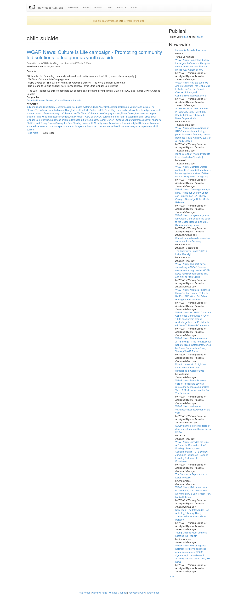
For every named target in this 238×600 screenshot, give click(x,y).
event (200, 36)
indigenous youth (127, 106)
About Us (121, 7)
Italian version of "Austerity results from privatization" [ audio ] (192, 155)
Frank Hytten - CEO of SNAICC (86, 116)
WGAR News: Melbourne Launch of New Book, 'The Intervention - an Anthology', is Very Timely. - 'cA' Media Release (193, 492)
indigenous (32, 106)
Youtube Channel (118, 592)
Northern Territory (45, 100)
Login (134, 7)
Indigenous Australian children (112, 123)
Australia (31, 100)
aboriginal (44, 106)
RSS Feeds (84, 592)
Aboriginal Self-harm (138, 123)
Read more (32, 132)
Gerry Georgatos (58, 106)
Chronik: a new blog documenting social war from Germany (192, 239)
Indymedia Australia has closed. (191, 50)
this (121, 20)
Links (109, 7)
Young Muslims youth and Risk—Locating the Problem (192, 534)
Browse (98, 7)
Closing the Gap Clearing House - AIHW (75, 123)
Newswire (73, 7)
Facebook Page (137, 592)
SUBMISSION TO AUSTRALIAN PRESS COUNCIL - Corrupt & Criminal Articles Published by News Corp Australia (191, 113)
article (185, 36)
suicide (94, 106)
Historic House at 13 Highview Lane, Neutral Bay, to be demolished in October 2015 (190, 367)
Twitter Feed (153, 592)
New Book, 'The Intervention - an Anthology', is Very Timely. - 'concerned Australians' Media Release (192, 514)
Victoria (59, 100)
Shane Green (127, 113)
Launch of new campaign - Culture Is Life (55, 113)
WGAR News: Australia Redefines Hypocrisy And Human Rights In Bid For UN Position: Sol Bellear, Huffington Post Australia (192, 294)
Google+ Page (99, 592)
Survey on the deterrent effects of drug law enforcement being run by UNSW (193, 429)
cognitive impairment (142, 126)
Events (86, 7)
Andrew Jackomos (54, 110)
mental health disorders (119, 126)
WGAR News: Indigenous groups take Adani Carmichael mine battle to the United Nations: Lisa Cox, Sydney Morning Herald (192, 220)
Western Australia (72, 100)
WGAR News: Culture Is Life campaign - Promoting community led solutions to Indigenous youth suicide (94, 54)
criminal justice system (78, 106)
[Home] (33, 7)
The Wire (40, 110)
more (171, 576)
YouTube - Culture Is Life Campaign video (98, 113)
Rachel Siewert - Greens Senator (115, 119)
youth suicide (143, 106)
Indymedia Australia (50, 7)
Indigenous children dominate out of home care (74, 119)
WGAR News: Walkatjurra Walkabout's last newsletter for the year (192, 409)
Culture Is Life (97, 110)
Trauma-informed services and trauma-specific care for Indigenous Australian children (93, 124)
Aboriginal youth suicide (77, 110)
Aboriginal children (108, 106)
